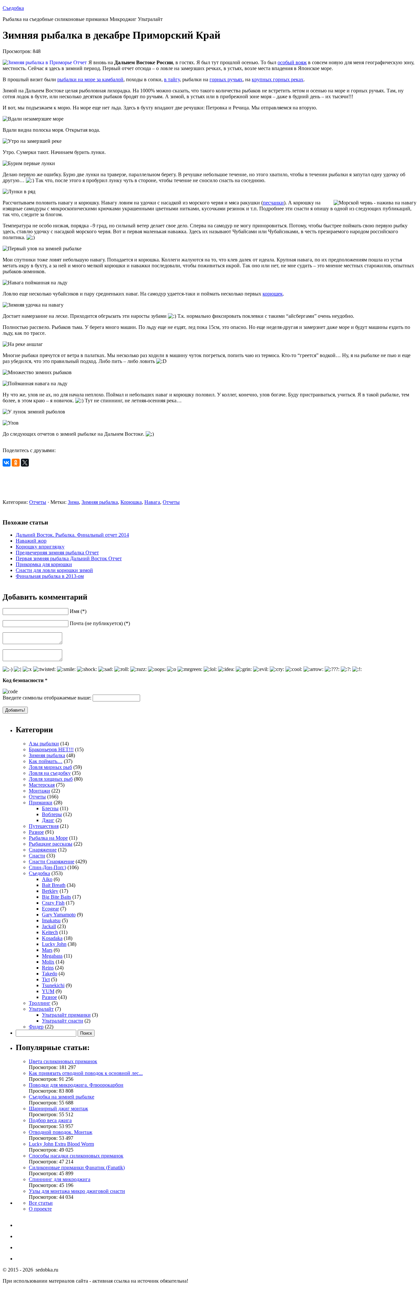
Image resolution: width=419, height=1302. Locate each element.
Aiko (47, 879)
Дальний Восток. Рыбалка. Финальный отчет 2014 (72, 535)
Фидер (36, 1026)
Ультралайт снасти (62, 1021)
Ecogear (50, 908)
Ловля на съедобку (50, 773)
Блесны (50, 808)
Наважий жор (31, 541)
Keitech (50, 932)
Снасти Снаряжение (51, 861)
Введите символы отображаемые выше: (47, 697)
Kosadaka (52, 938)
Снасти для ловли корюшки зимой (54, 570)
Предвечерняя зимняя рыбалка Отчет (57, 552)
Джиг (48, 820)
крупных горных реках (277, 79)
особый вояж (292, 62)
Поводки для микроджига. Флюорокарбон (76, 1085)
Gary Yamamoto (59, 914)
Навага (152, 502)
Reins (48, 967)
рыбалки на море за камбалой (90, 79)
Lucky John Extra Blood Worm (61, 1144)
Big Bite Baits (56, 897)
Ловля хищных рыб (51, 779)
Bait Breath (53, 885)
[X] (25, 463)
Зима (73, 502)
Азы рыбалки (44, 743)
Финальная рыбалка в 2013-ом (50, 576)
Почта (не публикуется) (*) (100, 623)
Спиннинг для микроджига (59, 1179)
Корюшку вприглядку (40, 546)
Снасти (37, 855)
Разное (36, 832)
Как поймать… (46, 761)
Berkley (50, 891)
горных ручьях (226, 79)
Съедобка (13, 8)
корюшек (273, 294)
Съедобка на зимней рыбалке (61, 1097)
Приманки (40, 802)
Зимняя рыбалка (100, 502)
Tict (46, 979)
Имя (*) (78, 611)
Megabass (52, 956)
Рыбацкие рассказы (50, 844)
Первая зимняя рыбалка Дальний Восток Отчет (69, 558)
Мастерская (42, 785)
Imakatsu (51, 920)
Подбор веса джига (50, 1120)
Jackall (49, 926)
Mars (47, 950)
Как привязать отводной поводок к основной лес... (86, 1073)
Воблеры (52, 814)
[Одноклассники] (16, 463)
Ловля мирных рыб (50, 767)
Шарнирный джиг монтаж (58, 1108)
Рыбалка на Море (48, 838)
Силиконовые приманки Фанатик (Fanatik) (77, 1167)
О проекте (40, 1209)
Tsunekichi (53, 985)
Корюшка (131, 502)
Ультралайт (41, 1009)
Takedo (49, 973)
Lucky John (54, 944)
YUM (48, 991)
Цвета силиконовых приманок (63, 1061)
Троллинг (39, 1003)
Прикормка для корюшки (44, 564)
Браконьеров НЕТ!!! (51, 749)
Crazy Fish (53, 903)
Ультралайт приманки (66, 1015)
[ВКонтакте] (6, 463)
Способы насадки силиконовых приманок (76, 1155)
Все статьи (41, 1203)
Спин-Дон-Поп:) (47, 867)
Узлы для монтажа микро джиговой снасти (77, 1191)
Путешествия (44, 826)
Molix (48, 962)
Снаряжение (43, 849)
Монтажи (39, 791)
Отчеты (37, 502)
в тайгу (172, 79)
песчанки (273, 202)
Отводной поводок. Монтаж (60, 1132)
